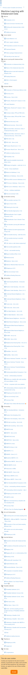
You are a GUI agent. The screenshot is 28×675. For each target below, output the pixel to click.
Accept (14, 672)
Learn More (4, 668)
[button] (1, 1)
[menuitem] (1, 3)
